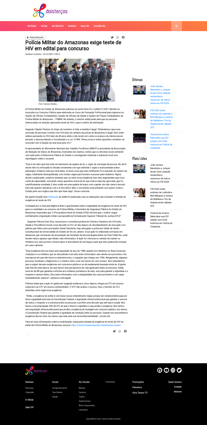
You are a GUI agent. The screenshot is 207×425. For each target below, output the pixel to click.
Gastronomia (84, 401)
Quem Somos (175, 382)
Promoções (138, 382)
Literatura (83, 410)
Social (44, 26)
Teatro (82, 397)
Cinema (82, 392)
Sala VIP (85, 26)
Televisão (29, 392)
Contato (178, 386)
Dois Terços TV (140, 392)
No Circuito (58, 26)
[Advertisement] (130, 10)
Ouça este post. (37, 37)
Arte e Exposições (87, 405)
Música (82, 388)
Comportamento (59, 388)
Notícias (32, 26)
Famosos (29, 388)
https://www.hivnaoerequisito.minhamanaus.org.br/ (96, 325)
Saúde (55, 397)
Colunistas (99, 26)
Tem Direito (57, 392)
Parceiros (137, 387)
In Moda (72, 26)
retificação (53, 197)
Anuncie (178, 391)
